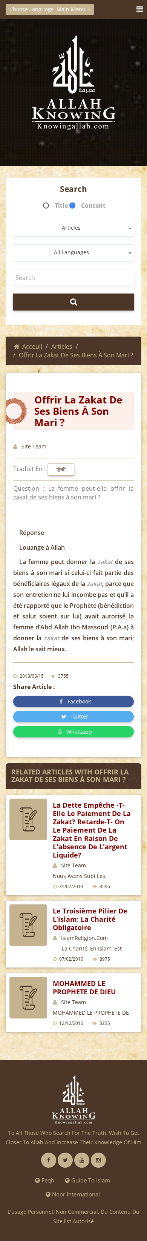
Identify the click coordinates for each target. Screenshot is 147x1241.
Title (61, 205)
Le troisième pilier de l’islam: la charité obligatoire (90, 919)
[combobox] (73, 228)
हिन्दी (61, 469)
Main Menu (72, 9)
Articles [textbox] (71, 227)
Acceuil (32, 346)
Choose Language (32, 9)
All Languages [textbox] (71, 252)
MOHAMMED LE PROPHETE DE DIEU (84, 987)
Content (93, 205)
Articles (61, 346)
